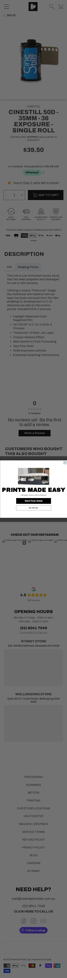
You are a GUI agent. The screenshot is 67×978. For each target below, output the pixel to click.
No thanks (33, 507)
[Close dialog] (64, 462)
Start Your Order (33, 500)
